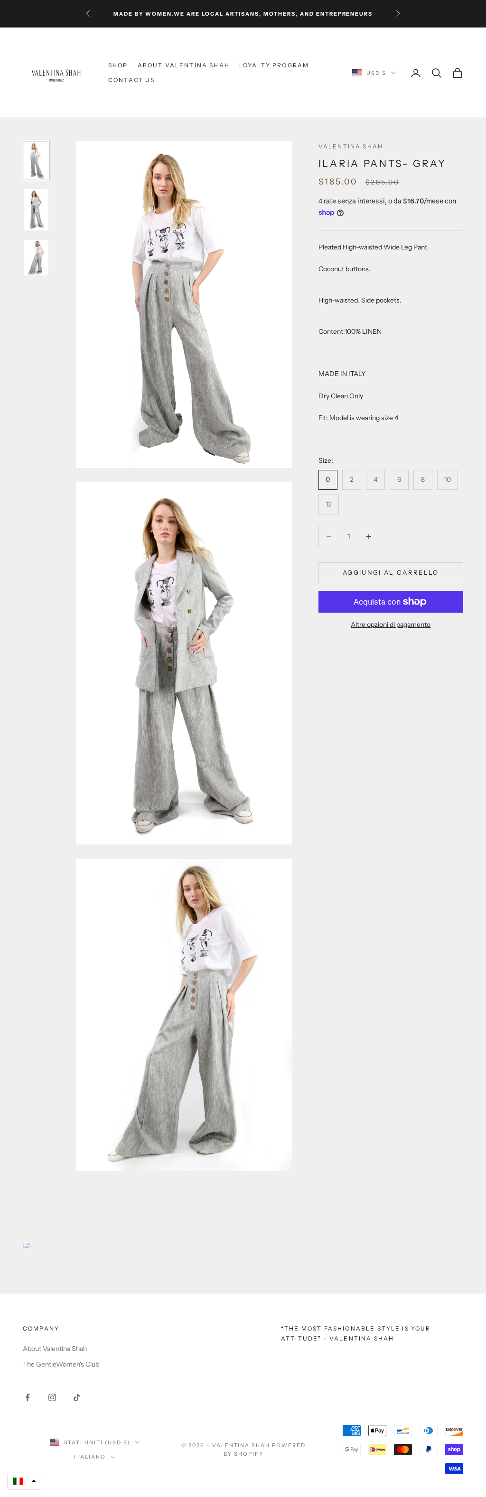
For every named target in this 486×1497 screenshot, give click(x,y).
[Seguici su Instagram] (52, 1397)
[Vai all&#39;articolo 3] (36, 257)
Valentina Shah (350, 146)
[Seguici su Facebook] (27, 1397)
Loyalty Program (274, 65)
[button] (25, 1480)
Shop (118, 65)
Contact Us (131, 79)
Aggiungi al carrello (391, 572)
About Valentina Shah (184, 65)
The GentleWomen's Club (61, 1364)
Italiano (90, 1456)
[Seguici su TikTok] (77, 1397)
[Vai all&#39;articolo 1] (36, 160)
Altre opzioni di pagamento (390, 624)
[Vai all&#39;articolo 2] (36, 209)
